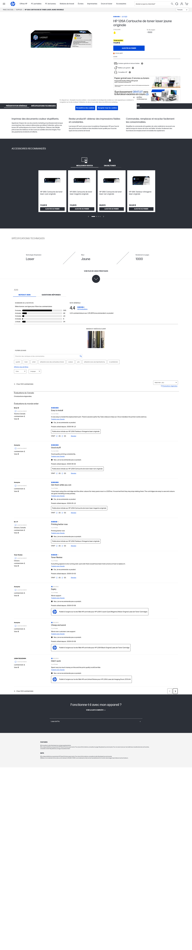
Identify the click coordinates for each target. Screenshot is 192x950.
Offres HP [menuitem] (23, 4)
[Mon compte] (182, 4)
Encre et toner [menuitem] (106, 4)
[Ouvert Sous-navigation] (4, 3)
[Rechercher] (172, 4)
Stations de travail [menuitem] (67, 4)
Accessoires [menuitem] (121, 4)
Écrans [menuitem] (80, 4)
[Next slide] (104, 216)
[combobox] (182, 10)
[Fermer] (134, 97)
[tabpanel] (96, 195)
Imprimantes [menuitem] (92, 4)
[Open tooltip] (142, 63)
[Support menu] (177, 4)
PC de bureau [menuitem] (50, 4)
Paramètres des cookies (85, 108)
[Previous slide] (88, 216)
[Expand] (62, 40)
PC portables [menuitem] (36, 4)
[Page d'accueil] (13, 4)
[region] (97, 104)
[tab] (84, 161)
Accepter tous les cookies (107, 108)
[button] (96, 722)
